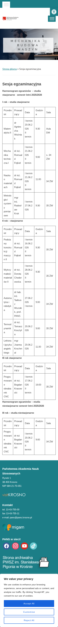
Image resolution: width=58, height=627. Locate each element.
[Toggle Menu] (6, 4)
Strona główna (9, 69)
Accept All (29, 603)
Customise (29, 612)
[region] (29, 600)
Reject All (29, 620)
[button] (54, 12)
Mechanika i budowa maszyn (28, 45)
